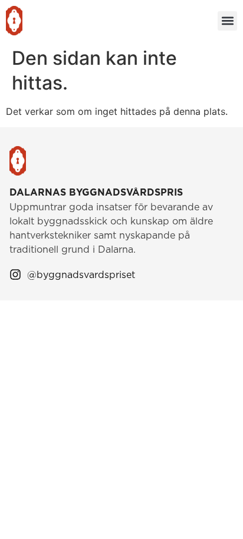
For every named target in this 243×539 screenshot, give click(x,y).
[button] (227, 21)
